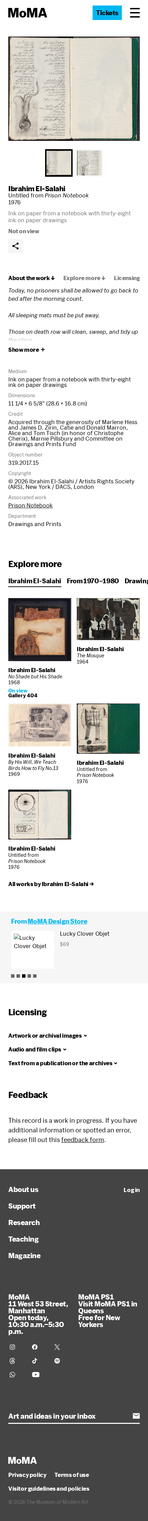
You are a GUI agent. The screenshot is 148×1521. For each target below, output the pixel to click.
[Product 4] (29, 976)
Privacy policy (27, 1475)
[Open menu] (135, 13)
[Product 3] (23, 976)
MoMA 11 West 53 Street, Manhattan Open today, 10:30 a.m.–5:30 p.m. (38, 1314)
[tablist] (74, 163)
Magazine (24, 1255)
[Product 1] (12, 976)
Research (24, 1222)
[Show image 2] (89, 163)
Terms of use (71, 1475)
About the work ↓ (31, 278)
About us (23, 1189)
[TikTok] (39, 1361)
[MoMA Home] (27, 13)
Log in (132, 1190)
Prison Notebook (30, 505)
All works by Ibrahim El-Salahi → (51, 884)
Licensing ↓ (129, 278)
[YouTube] (39, 1374)
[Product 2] (18, 976)
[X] (61, 1347)
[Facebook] (39, 1347)
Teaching (23, 1239)
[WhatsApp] (16, 1374)
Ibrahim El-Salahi (36, 188)
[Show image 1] (59, 163)
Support (22, 1206)
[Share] (15, 246)
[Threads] (16, 1361)
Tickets (107, 13)
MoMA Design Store (57, 921)
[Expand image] (74, 89)
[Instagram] (16, 1347)
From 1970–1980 (93, 581)
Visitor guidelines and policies (48, 1488)
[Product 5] (34, 976)
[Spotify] (61, 1361)
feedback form (82, 1139)
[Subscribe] (136, 1416)
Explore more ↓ (84, 278)
